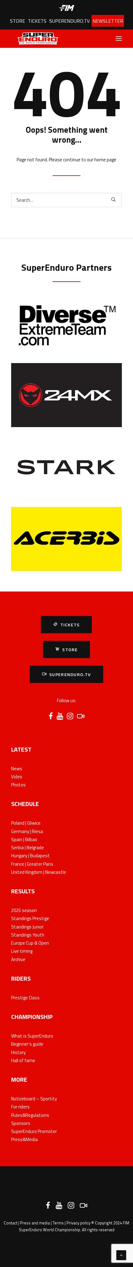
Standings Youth (27, 934)
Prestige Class (25, 997)
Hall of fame (23, 1060)
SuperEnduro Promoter (34, 1131)
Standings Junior (27, 926)
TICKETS (37, 21)
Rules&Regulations (30, 1115)
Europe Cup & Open (30, 943)
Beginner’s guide (27, 1044)
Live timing (21, 951)
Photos (18, 784)
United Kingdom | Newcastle (38, 872)
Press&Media (24, 1139)
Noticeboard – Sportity (34, 1098)
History (18, 1052)
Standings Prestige (30, 918)
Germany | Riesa (27, 831)
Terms (58, 1223)
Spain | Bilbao (24, 839)
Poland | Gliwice (26, 823)
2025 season (24, 910)
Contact (10, 1223)
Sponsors (20, 1123)
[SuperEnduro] (34, 38)
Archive (18, 959)
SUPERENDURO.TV (69, 21)
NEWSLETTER (107, 21)
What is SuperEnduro (32, 1035)
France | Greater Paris (32, 864)
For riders (20, 1106)
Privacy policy (78, 1223)
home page (105, 159)
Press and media (35, 1223)
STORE (17, 21)
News (16, 768)
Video (16, 776)
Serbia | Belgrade (27, 847)
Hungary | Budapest (30, 855)
